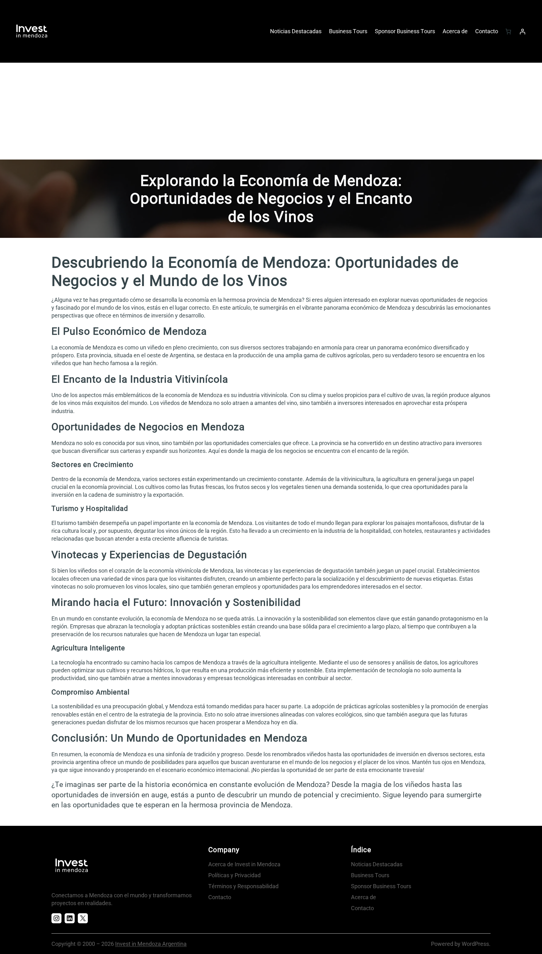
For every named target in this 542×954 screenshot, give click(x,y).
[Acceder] (522, 31)
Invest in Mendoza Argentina (151, 944)
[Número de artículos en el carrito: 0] (508, 31)
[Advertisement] (271, 112)
